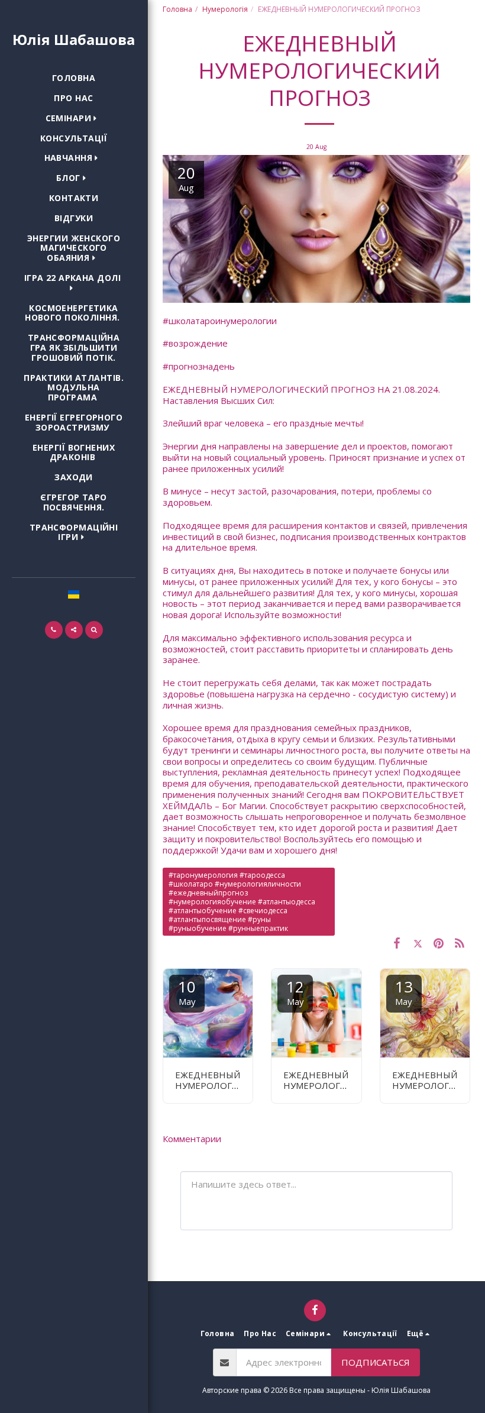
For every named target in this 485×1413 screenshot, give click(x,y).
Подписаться (375, 1362)
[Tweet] (418, 942)
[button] (74, 118)
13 (404, 991)
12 (295, 991)
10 (187, 991)
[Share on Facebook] (397, 942)
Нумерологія (225, 9)
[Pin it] (439, 942)
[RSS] (460, 942)
